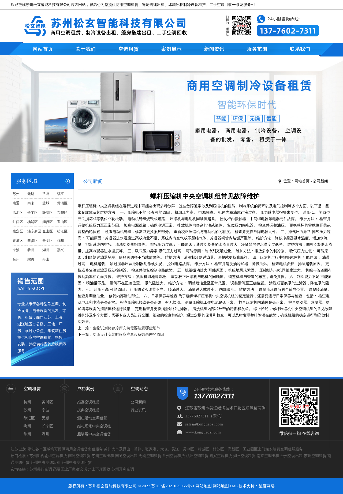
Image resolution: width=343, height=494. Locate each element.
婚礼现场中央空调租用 (94, 427)
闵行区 (47, 222)
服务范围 (257, 49)
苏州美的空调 (40, 469)
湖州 (45, 250)
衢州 (30, 250)
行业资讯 (138, 410)
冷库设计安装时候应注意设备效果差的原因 (128, 335)
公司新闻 (138, 402)
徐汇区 (18, 212)
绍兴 (30, 259)
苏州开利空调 (122, 469)
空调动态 (139, 388)
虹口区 (18, 222)
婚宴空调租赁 (88, 402)
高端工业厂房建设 (68, 469)
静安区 (47, 212)
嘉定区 (18, 231)
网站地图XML (225, 486)
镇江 (60, 194)
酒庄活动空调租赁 (92, 418)
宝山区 (62, 222)
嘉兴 (60, 250)
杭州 (60, 241)
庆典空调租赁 (88, 410)
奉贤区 (32, 241)
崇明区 (47, 241)
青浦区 (18, 241)
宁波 (16, 250)
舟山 (45, 259)
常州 (45, 194)
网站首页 (43, 49)
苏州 (16, 194)
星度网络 (267, 486)
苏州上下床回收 (97, 469)
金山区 (47, 231)
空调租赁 (128, 49)
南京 (30, 203)
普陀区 (62, 212)
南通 (16, 203)
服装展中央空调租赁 (94, 434)
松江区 (62, 231)
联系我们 (300, 49)
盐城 (45, 203)
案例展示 (171, 49)
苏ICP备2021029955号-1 (173, 486)
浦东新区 (34, 231)
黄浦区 (62, 203)
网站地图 (204, 486)
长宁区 (32, 212)
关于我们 (86, 49)
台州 (16, 259)
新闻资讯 (214, 49)
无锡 (30, 194)
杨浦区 (32, 222)
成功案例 (85, 388)
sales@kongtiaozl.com (204, 424)
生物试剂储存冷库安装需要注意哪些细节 (126, 328)
